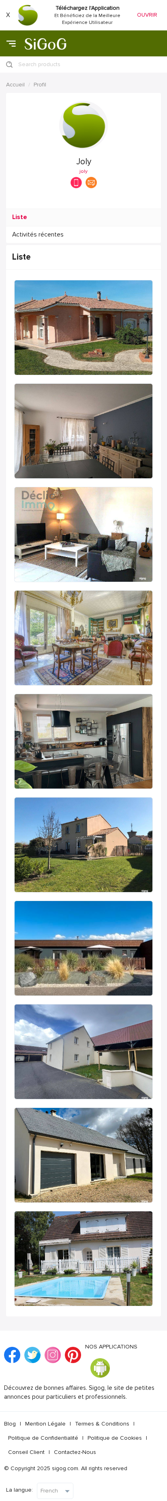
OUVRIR (147, 14)
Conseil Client (26, 1452)
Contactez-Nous (75, 1452)
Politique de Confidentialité (43, 1437)
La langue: (19, 1489)
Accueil (15, 84)
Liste (19, 217)
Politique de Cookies (115, 1437)
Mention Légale (45, 1423)
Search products (39, 64)
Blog (10, 1423)
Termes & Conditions (102, 1423)
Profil (40, 84)
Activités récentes (38, 235)
